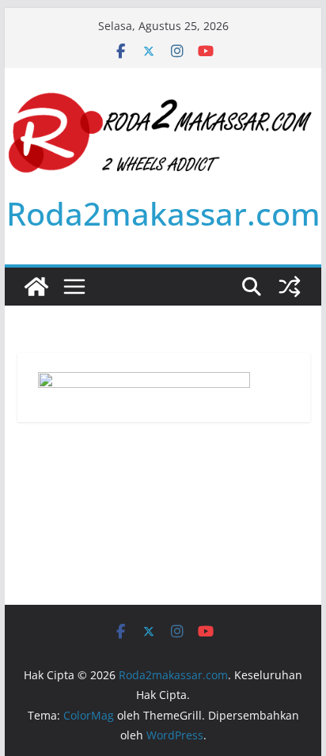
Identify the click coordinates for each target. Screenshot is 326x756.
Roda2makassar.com (163, 213)
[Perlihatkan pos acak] (290, 287)
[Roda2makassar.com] (36, 287)
